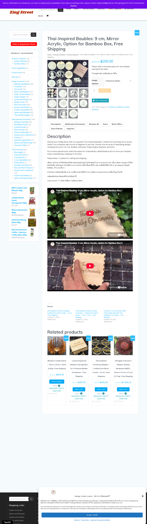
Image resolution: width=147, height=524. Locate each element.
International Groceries (21, 119)
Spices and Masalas (22, 112)
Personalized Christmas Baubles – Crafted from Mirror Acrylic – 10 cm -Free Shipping (59, 313)
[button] (143, 496)
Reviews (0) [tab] (94, 124)
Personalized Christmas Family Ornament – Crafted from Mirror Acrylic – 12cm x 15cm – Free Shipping (87, 314)
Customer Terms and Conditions (100, 520)
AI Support (129, 9)
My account (88, 9)
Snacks (17, 137)
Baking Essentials (21, 122)
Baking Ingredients (22, 84)
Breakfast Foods (20, 124)
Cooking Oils (19, 157)
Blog (41, 16)
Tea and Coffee (20, 145)
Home (68, 9)
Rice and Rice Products (23, 168)
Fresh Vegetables (19, 68)
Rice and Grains (20, 104)
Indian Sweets (19, 97)
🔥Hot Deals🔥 (115, 9)
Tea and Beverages (22, 115)
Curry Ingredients (21, 160)
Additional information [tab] (75, 124)
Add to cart (105, 90)
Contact (101, 9)
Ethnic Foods (19, 130)
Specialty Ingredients (22, 140)
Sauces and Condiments (23, 135)
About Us (77, 520)
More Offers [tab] (117, 124)
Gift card (15, 77)
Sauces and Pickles (21, 107)
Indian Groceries (18, 81)
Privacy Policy (85, 520)
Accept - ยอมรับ (92, 515)
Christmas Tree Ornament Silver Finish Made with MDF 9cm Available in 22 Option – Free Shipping (115, 314)
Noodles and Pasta (21, 165)
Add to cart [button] (79, 389)
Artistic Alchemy (20, 61)
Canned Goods (20, 127)
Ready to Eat (19, 102)
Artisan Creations (19, 58)
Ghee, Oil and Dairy (22, 94)
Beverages (18, 152)
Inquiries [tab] (70, 128)
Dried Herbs (19, 162)
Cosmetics (18, 86)
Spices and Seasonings (23, 142)
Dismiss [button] (73, 5)
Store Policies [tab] (57, 128)
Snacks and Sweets (21, 110)
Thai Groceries (17, 149)
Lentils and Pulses (21, 99)
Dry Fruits (18, 89)
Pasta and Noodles (21, 132)
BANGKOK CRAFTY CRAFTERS (56, 389)
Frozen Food (17, 72)
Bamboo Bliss (19, 64)
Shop (76, 9)
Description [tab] (56, 124)
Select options (57, 381)
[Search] (60, 10)
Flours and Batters (21, 92)
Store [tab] (105, 124)
